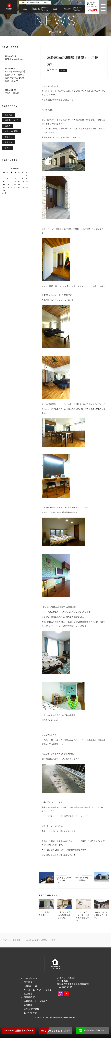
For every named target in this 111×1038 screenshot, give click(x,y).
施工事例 (28, 982)
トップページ (30, 978)
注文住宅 (28, 993)
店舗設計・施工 (31, 986)
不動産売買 (29, 997)
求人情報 (8, 142)
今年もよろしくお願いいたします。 (101, 915)
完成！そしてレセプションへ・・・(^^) (63, 880)
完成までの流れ (31, 1008)
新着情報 (16, 940)
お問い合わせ (30, 1012)
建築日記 (8, 114)
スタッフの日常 (11, 131)
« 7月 (4, 193)
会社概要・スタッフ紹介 (36, 1001)
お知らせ (8, 137)
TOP (5, 940)
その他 (62, 70)
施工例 (7, 126)
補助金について (11, 120)
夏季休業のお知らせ (14, 59)
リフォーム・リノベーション (38, 990)
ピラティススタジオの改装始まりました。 (64, 915)
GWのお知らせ (12, 93)
